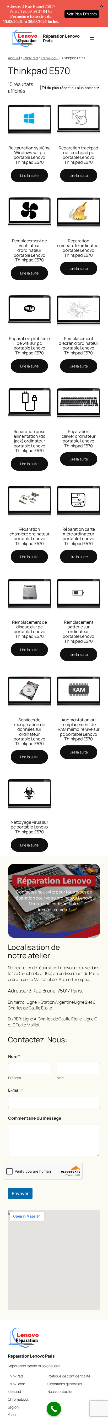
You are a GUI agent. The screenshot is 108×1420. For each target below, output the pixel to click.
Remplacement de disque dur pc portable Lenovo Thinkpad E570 (29, 629)
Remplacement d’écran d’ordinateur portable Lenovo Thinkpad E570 (78, 345)
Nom (60, 1078)
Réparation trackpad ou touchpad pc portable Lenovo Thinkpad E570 (78, 155)
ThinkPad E (49, 57)
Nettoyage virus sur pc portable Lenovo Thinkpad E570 (29, 827)
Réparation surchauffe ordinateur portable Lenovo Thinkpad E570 (78, 248)
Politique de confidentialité (68, 1376)
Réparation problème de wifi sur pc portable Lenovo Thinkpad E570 (29, 345)
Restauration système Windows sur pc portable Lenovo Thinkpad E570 (29, 155)
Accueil (14, 57)
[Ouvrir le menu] (92, 38)
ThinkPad (30, 57)
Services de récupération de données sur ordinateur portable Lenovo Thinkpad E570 (29, 731)
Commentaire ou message (34, 1118)
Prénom (14, 1078)
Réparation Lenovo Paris (61, 38)
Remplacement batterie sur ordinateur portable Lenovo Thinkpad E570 (78, 632)
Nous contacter (60, 1391)
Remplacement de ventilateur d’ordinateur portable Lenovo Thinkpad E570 (29, 250)
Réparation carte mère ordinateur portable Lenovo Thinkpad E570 (78, 536)
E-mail (15, 1090)
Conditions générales (64, 1383)
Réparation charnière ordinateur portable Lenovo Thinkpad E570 (29, 536)
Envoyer (20, 1193)
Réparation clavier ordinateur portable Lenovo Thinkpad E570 (79, 438)
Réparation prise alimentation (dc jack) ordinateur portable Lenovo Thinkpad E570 (29, 441)
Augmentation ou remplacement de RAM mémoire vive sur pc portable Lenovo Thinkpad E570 (79, 729)
